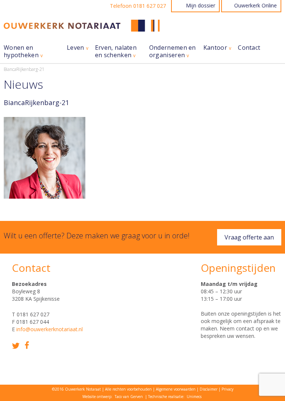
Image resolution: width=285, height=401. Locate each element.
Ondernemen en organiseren (172, 51)
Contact (249, 48)
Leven (75, 48)
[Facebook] (27, 345)
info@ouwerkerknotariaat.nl (49, 329)
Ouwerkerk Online (255, 5)
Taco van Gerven (129, 396)
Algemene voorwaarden (176, 389)
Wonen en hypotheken (21, 51)
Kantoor (215, 48)
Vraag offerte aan (249, 237)
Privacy (227, 389)
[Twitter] (16, 346)
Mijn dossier (200, 5)
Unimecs (194, 396)
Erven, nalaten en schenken (116, 51)
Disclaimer (208, 389)
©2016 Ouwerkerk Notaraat (76, 389)
